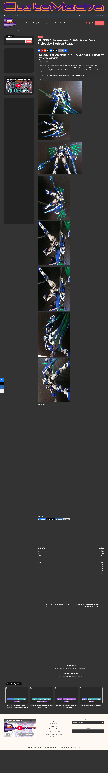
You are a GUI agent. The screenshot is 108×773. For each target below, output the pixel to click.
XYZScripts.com (60, 750)
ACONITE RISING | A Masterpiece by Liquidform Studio (41, 706)
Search (9, 36)
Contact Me (54, 724)
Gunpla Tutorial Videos (54, 731)
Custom (40, 37)
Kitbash (17, 701)
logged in (68, 676)
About (54, 721)
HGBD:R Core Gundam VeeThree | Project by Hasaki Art (66, 706)
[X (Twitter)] (2, 383)
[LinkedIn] (2, 387)
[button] (99, 23)
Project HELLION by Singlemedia (91, 705)
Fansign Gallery (54, 729)
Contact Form (48, 750)
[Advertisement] (71, 533)
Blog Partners (54, 737)
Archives (88, 728)
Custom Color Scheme (20, 699)
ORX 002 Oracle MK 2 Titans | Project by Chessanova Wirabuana (17, 706)
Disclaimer (54, 726)
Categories (88, 720)
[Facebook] (2, 380)
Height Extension (41, 701)
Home (5, 30)
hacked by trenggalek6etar (54, 734)
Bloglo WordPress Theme (74, 747)
